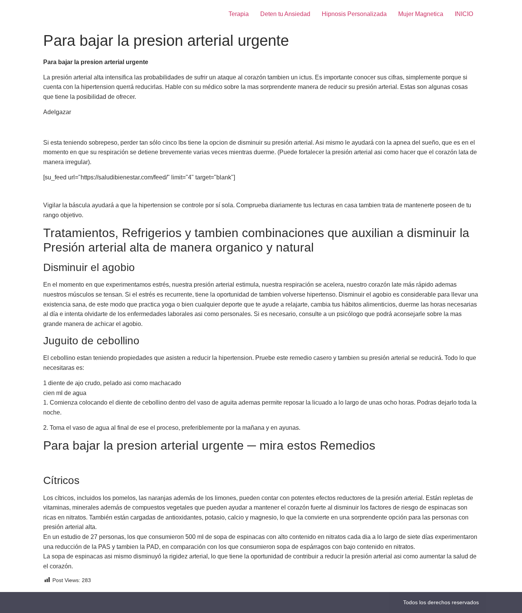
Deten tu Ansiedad (285, 14)
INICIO (464, 14)
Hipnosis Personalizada (354, 14)
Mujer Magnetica (420, 14)
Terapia (239, 14)
